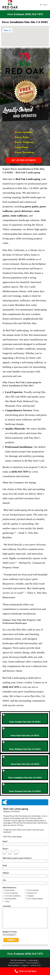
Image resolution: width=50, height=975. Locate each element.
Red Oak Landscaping (18, 960)
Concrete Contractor (16, 963)
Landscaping (32, 960)
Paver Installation (32, 963)
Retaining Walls (13, 965)
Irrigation (25, 965)
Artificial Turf (35, 965)
